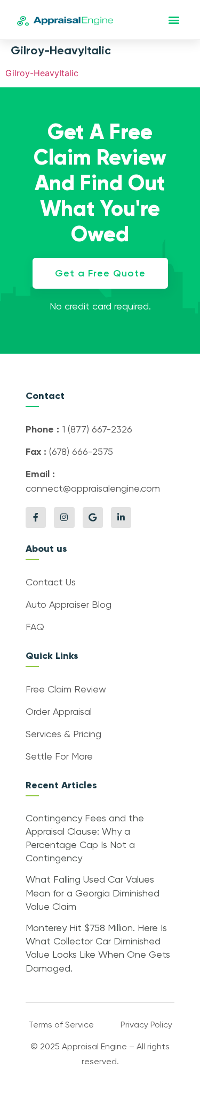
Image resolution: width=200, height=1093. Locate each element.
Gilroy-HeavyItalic (41, 73)
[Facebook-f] (36, 517)
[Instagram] (64, 517)
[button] (174, 20)
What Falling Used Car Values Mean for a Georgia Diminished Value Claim (92, 893)
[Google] (93, 517)
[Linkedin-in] (121, 517)
